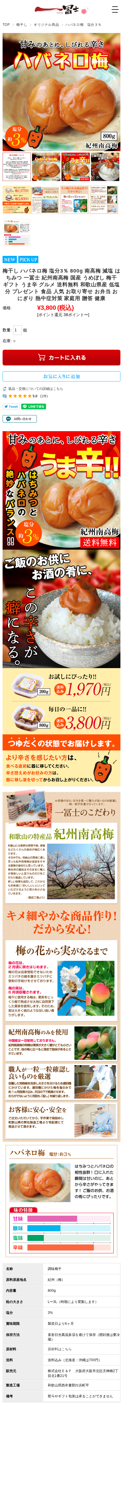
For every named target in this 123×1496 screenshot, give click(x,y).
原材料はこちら (60, 1349)
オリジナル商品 (46, 24)
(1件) (44, 396)
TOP (6, 24)
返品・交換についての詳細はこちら (35, 389)
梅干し (21, 24)
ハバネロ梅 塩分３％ (84, 24)
